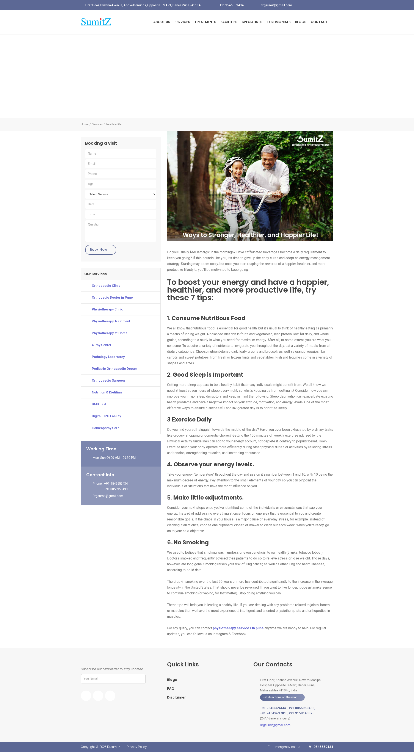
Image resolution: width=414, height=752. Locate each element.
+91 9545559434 (232, 5)
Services (182, 22)
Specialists (252, 22)
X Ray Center (101, 345)
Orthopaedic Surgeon (108, 380)
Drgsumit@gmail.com (108, 496)
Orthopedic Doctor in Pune (112, 297)
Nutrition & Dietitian (107, 392)
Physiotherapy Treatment (111, 321)
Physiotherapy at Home (109, 333)
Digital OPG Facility (106, 416)
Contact (319, 22)
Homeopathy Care (105, 428)
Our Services (95, 273)
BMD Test (99, 404)
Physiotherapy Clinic (107, 309)
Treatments (205, 22)
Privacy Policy (137, 747)
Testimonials (279, 22)
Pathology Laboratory (108, 357)
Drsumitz (113, 747)
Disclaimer (176, 697)
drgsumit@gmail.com (276, 5)
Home (84, 124)
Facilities (229, 22)
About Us (161, 22)
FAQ (170, 688)
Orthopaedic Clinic (106, 286)
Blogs (300, 22)
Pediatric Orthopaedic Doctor (114, 369)
